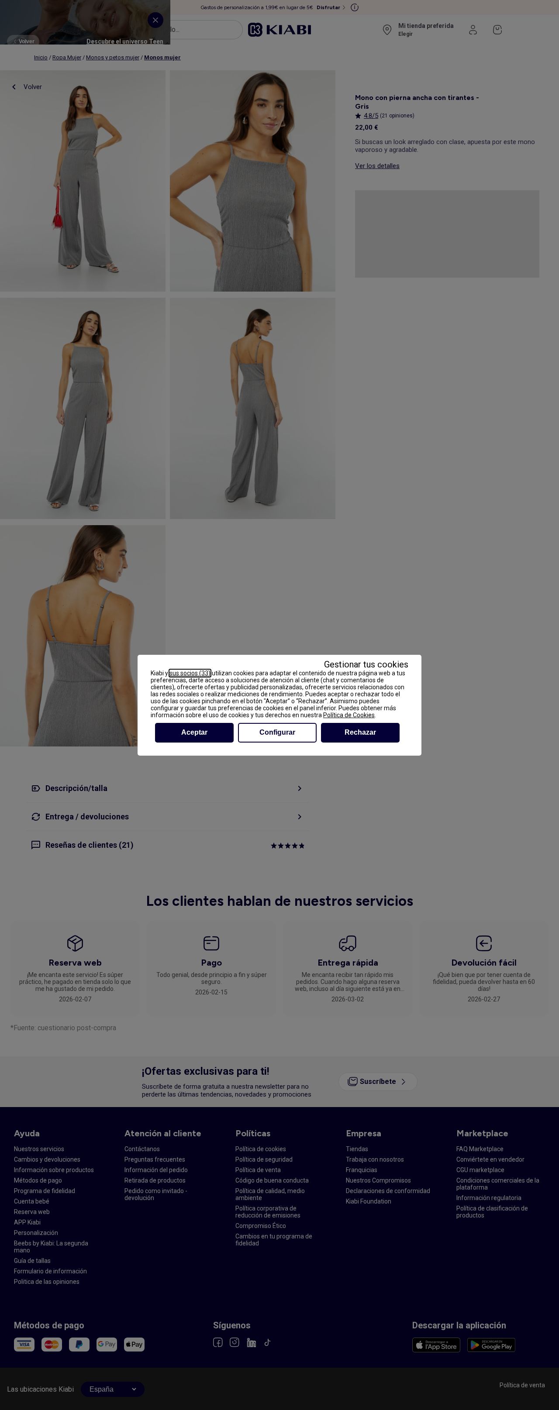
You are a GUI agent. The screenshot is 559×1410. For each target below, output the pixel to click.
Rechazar (360, 732)
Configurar (277, 732)
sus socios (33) (189, 673)
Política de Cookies (349, 715)
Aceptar (194, 732)
